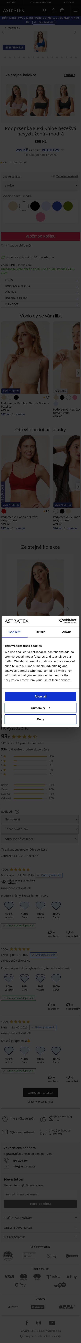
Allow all (40, 696)
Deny (40, 719)
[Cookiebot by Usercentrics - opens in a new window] (59, 621)
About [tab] (66, 632)
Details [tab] (40, 632)
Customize (38, 708)
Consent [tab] (14, 632)
